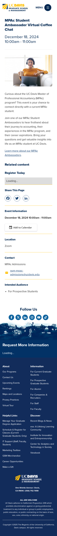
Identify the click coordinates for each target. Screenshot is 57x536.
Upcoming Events (11, 383)
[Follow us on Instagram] (32, 317)
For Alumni (35, 389)
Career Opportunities (13, 461)
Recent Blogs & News (41, 421)
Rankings (7, 388)
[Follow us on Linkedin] (25, 317)
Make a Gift (8, 467)
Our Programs (9, 371)
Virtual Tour (8, 405)
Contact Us (8, 377)
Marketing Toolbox (11, 450)
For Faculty (35, 409)
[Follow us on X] (18, 317)
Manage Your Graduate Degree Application (14, 422)
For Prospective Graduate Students (39, 382)
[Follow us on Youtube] (39, 317)
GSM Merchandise (11, 455)
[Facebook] (8, 198)
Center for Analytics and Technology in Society (42, 445)
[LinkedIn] (26, 198)
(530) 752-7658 (31, 491)
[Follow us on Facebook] (11, 317)
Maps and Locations (12, 394)
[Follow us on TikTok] (46, 317)
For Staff (34, 403)
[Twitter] (17, 198)
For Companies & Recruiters (38, 396)
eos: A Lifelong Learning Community (42, 428)
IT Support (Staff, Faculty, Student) (14, 443)
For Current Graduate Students (40, 373)
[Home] (15, 7)
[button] (43, 8)
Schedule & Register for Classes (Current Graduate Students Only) (15, 432)
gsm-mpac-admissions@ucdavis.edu (25, 272)
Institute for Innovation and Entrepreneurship (41, 437)
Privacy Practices (11, 399)
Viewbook (35, 452)
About (6, 366)
